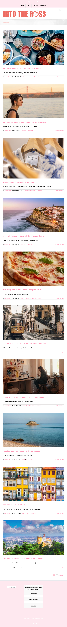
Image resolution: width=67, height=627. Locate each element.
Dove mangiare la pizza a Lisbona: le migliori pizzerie (22, 290)
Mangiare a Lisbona (32, 76)
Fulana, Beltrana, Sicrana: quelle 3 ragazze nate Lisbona (23, 397)
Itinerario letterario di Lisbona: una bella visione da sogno (24, 343)
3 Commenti (38, 298)
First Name (33, 594)
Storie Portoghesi (31, 190)
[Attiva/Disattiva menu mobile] (63, 10)
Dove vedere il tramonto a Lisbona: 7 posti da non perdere (24, 122)
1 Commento (32, 513)
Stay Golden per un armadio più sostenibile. (19, 182)
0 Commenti (41, 76)
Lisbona (25, 76)
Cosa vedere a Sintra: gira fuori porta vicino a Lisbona (23, 558)
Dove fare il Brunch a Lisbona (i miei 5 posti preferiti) (22, 68)
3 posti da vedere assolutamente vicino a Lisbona (21, 451)
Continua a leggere (59, 76)
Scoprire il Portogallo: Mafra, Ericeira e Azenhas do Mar (23, 236)
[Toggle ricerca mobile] (60, 10)
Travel (26, 513)
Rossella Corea (7, 76)
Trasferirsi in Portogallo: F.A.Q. (14, 505)
